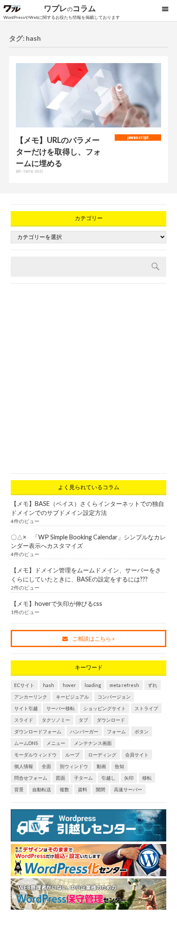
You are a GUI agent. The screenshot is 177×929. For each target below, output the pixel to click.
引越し (108, 778)
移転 (147, 778)
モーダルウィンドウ (35, 754)
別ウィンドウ (74, 766)
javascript (138, 137)
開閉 (100, 789)
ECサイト (24, 685)
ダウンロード (111, 720)
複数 (64, 789)
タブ (83, 720)
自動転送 (41, 789)
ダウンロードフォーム (37, 731)
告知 (119, 766)
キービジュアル (72, 696)
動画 (101, 766)
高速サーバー (128, 789)
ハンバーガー (84, 731)
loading (93, 685)
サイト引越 (26, 708)
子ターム (83, 778)
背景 (19, 789)
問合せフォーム (30, 778)
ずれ (152, 685)
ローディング (102, 754)
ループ (72, 754)
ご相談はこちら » (93, 638)
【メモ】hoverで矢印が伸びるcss (56, 603)
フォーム (116, 731)
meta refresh (124, 685)
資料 (82, 789)
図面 (60, 778)
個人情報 (23, 766)
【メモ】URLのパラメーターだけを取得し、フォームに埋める (58, 151)
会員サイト (137, 754)
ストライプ (146, 708)
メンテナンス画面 (93, 743)
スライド (23, 720)
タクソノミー (56, 720)
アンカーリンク (30, 696)
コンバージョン (114, 696)
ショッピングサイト (104, 708)
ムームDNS (26, 743)
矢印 (129, 778)
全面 (46, 766)
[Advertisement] (88, 378)
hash (48, 685)
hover (69, 685)
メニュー (55, 743)
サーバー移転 (60, 708)
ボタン (141, 731)
